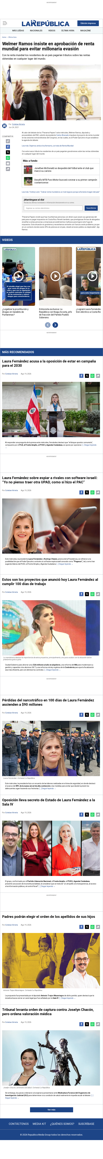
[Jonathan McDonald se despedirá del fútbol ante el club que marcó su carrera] (28, 169)
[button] (88, 23)
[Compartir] (8, 169)
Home (4, 37)
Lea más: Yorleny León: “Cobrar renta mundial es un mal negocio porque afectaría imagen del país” (61, 192)
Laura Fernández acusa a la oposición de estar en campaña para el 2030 (49, 363)
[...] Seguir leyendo (64, 564)
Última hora (12, 37)
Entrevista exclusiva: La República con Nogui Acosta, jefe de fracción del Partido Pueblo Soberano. (55, 313)
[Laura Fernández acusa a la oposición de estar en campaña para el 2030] (51, 409)
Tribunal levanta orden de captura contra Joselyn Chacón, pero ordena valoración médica (48, 1012)
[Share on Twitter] (8, 152)
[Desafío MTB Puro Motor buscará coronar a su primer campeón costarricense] (28, 181)
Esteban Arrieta (18, 124)
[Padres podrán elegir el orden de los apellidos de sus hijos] (51, 960)
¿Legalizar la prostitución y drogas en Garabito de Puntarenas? (15, 312)
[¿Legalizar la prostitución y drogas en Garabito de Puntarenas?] (18, 276)
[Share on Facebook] (8, 147)
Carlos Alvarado (62, 135)
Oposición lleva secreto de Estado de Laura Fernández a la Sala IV (48, 802)
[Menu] (5, 23)
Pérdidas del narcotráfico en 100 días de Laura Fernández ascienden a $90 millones (48, 702)
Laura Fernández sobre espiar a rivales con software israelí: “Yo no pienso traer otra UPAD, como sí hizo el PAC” (49, 480)
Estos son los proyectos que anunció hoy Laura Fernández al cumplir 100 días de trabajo (50, 581)
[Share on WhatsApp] (8, 158)
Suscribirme (91, 208)
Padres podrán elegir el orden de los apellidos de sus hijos (48, 917)
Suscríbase (86, 1123)
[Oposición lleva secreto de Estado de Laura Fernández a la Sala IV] (51, 848)
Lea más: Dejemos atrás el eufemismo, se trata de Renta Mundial (47, 146)
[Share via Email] (8, 163)
